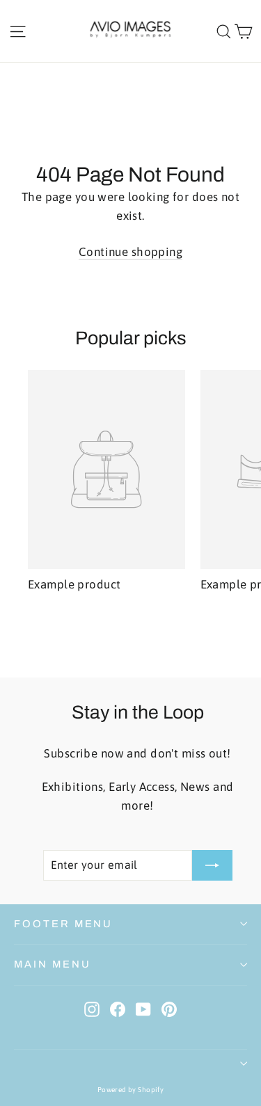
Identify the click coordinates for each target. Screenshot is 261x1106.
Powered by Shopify (130, 1089)
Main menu (52, 964)
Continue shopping (130, 252)
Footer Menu (63, 923)
